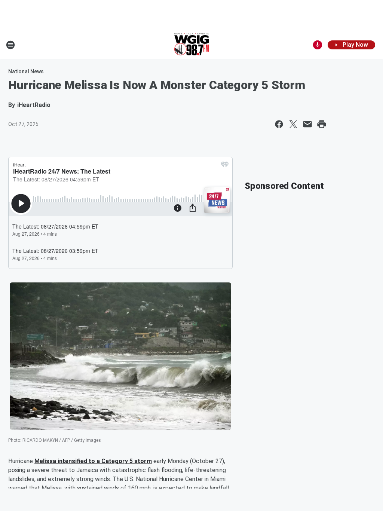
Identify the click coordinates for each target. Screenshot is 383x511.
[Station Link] (191, 45)
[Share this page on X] (293, 124)
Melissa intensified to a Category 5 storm (93, 461)
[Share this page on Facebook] (279, 124)
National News (26, 71)
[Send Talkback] (317, 44)
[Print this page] (321, 124)
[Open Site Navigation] (10, 44)
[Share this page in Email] (307, 124)
